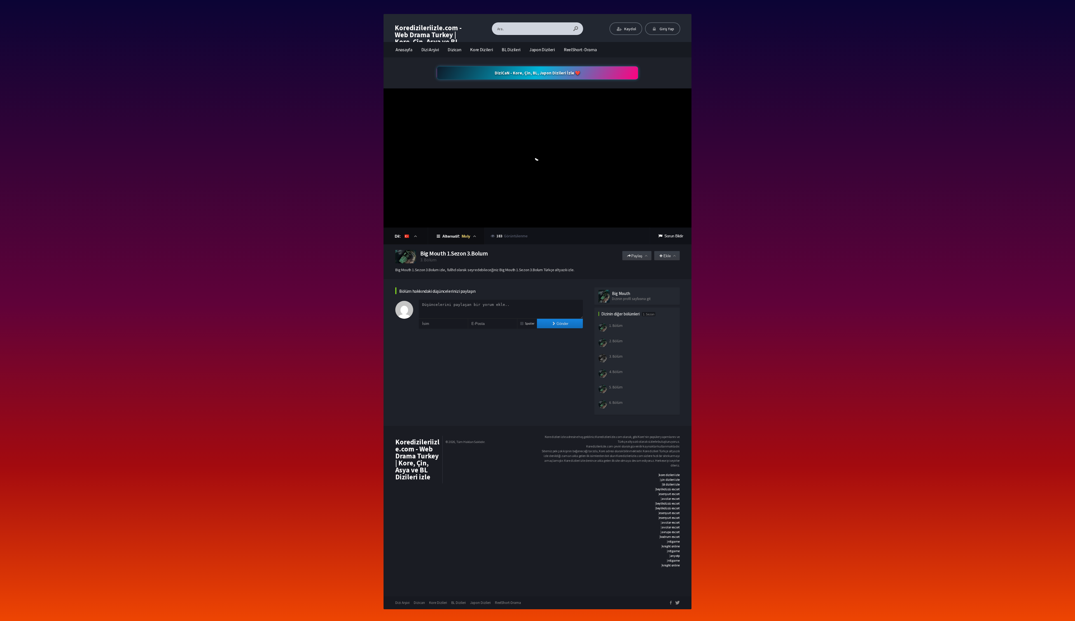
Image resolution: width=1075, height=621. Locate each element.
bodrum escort (670, 537)
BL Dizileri (511, 49)
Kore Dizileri (481, 49)
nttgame (674, 541)
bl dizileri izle (671, 484)
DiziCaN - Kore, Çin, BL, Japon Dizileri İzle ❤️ (537, 73)
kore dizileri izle (669, 475)
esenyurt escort (669, 494)
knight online (671, 546)
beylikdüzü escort (668, 489)
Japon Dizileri (542, 49)
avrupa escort (670, 532)
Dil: (398, 236)
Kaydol (629, 28)
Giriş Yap (666, 28)
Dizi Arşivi (430, 49)
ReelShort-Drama (580, 49)
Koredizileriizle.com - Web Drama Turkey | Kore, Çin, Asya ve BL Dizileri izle (428, 38)
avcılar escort (671, 498)
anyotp (675, 556)
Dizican (454, 49)
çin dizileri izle (670, 479)
